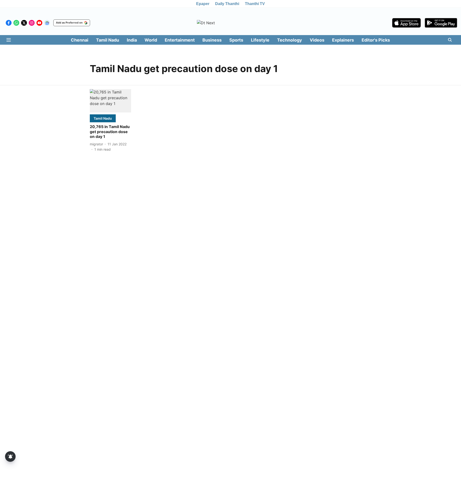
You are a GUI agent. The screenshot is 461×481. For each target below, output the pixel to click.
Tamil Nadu (107, 40)
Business (212, 40)
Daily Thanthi (227, 4)
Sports (236, 40)
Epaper (202, 4)
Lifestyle (260, 40)
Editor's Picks (376, 40)
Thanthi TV (255, 4)
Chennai (79, 40)
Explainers (343, 40)
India (132, 40)
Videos (317, 40)
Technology (289, 40)
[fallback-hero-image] (110, 100)
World (151, 40)
